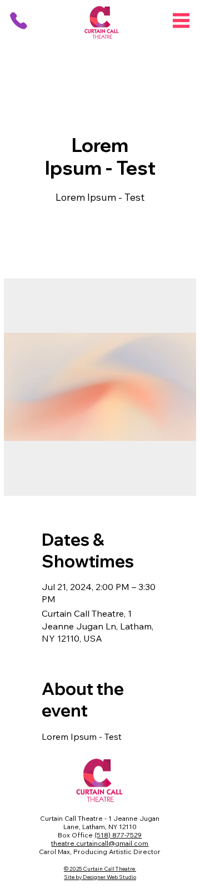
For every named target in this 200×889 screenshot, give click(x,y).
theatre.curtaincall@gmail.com (99, 843)
